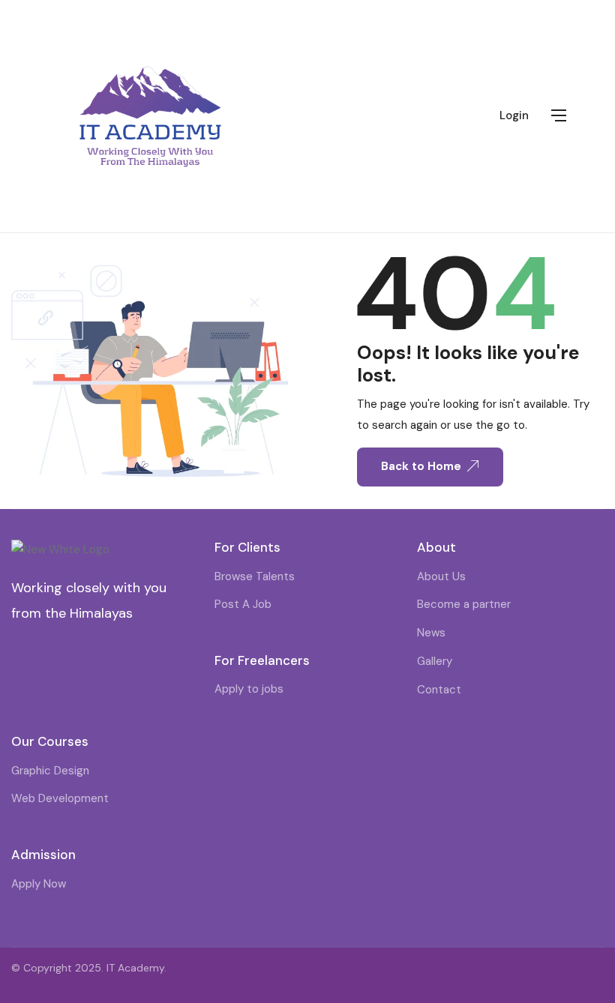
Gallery (434, 661)
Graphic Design (50, 770)
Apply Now (38, 883)
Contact (439, 689)
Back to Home (421, 466)
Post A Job (243, 604)
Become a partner (464, 604)
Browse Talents (254, 576)
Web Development (60, 798)
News (431, 632)
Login (514, 115)
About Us (441, 576)
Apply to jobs (249, 688)
